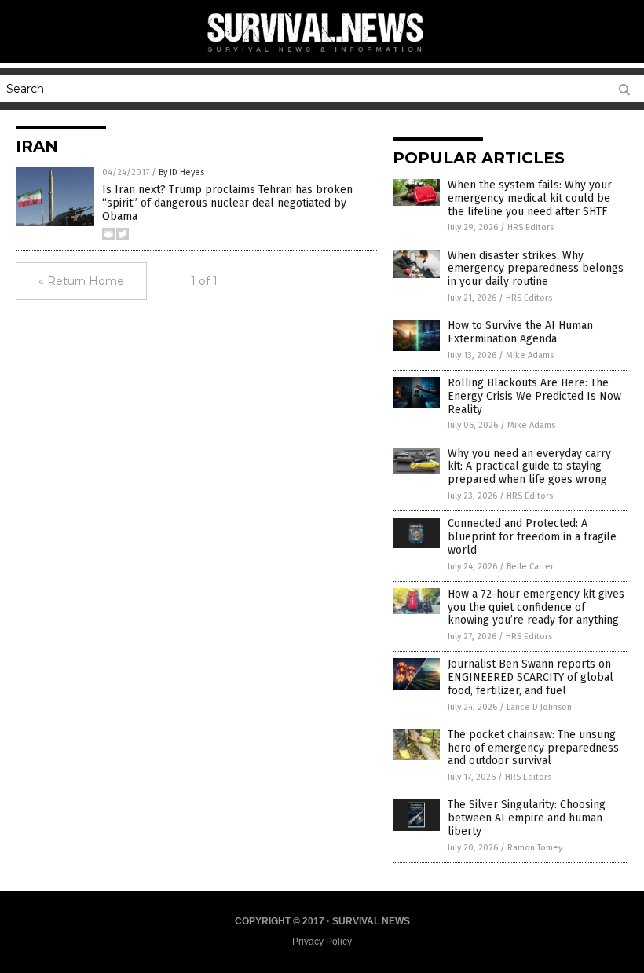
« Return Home (81, 281)
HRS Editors (530, 227)
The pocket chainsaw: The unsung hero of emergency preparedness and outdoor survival (533, 748)
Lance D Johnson (539, 707)
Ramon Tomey (534, 848)
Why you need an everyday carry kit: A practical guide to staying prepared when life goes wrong (529, 467)
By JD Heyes (181, 172)
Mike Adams (530, 355)
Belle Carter (530, 566)
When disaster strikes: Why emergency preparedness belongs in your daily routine (536, 269)
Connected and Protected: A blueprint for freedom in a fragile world (532, 537)
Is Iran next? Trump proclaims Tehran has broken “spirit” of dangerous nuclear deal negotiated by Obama (227, 203)
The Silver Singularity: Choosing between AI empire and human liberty (527, 818)
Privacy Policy (322, 941)
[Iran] (322, 54)
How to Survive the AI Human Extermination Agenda (520, 332)
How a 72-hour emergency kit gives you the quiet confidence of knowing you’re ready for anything (536, 607)
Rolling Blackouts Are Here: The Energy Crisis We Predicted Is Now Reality (534, 396)
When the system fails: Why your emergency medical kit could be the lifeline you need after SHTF (530, 198)
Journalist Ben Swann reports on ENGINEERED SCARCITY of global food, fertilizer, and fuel (530, 677)
